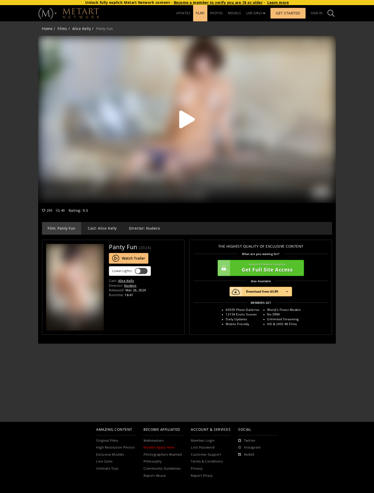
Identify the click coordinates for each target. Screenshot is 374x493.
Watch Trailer (133, 258)
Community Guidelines (162, 468)
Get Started (288, 13)
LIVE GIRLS (254, 13)
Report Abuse (154, 475)
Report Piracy (202, 475)
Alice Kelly (81, 28)
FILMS (200, 13)
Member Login (202, 440)
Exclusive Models (110, 454)
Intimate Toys (107, 468)
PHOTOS (216, 13)
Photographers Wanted (162, 454)
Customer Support (206, 454)
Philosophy (152, 461)
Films (62, 28)
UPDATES (183, 13)
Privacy (197, 468)
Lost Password (203, 447)
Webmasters (153, 440)
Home (47, 28)
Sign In (317, 13)
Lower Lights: (122, 271)
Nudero (130, 285)
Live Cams (104, 461)
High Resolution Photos (115, 447)
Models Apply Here (159, 447)
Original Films (107, 440)
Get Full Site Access (267, 268)
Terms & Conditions (207, 461)
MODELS (234, 13)
